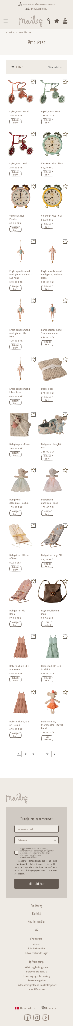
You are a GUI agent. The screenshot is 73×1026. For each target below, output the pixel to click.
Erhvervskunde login (36, 953)
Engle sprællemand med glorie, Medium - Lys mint (20, 274)
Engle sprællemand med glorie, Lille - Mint (19, 333)
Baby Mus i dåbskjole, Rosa (49, 502)
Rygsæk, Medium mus (50, 612)
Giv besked (47, 623)
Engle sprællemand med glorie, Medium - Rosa (52, 274)
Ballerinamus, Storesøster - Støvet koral (52, 725)
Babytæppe (47, 389)
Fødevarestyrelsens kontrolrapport (37, 985)
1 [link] (18, 754)
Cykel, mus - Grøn (50, 111)
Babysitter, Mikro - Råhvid (19, 557)
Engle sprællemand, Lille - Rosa (19, 391)
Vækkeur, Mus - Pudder (17, 217)
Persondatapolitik (36, 971)
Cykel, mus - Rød (18, 163)
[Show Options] (55, 840)
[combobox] (35, 840)
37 (47, 754)
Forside (10, 32)
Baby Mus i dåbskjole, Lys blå (18, 502)
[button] (5, 21)
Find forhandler (36, 921)
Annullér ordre (36, 989)
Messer (37, 944)
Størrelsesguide (36, 980)
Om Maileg (36, 905)
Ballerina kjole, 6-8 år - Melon (19, 723)
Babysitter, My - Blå (51, 555)
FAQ (36, 928)
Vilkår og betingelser (36, 967)
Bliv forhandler (36, 948)
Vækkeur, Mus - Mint (52, 163)
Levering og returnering (36, 976)
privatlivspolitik (21, 864)
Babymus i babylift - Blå (51, 446)
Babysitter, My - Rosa (17, 612)
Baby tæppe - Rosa (19, 444)
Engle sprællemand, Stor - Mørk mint (51, 332)
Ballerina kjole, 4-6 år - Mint (51, 668)
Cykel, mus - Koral (18, 111)
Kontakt (36, 913)
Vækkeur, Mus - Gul (51, 216)
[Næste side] (54, 754)
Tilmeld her (36, 884)
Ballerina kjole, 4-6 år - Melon (19, 668)
